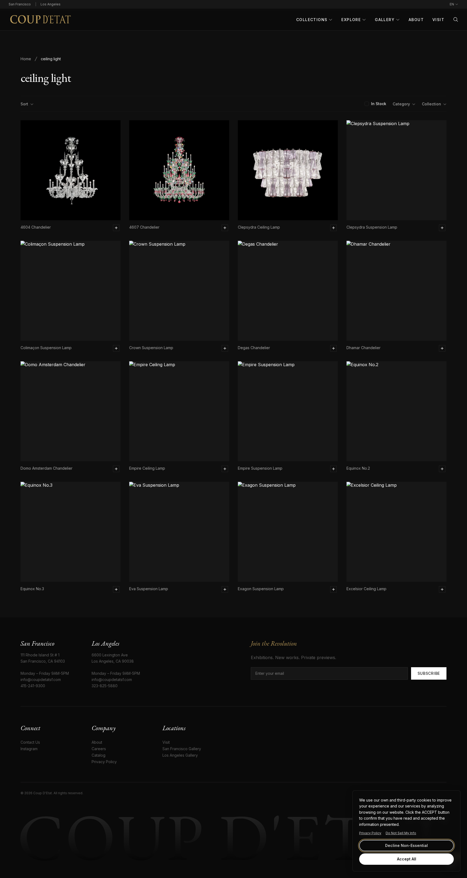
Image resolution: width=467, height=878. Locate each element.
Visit (438, 19)
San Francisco (20, 4)
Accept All (406, 859)
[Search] (455, 19)
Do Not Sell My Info (401, 833)
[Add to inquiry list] (116, 228)
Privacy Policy (370, 833)
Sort (24, 104)
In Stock (378, 103)
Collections (311, 19)
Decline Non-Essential (406, 845)
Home (26, 58)
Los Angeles (51, 4)
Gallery (385, 19)
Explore (351, 19)
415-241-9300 (33, 685)
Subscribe (429, 673)
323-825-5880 (105, 685)
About (416, 19)
